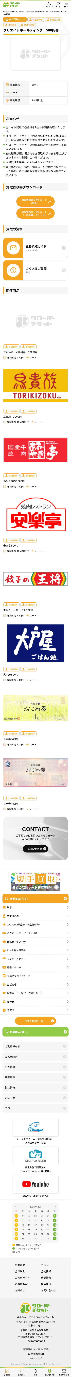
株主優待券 (13, 916)
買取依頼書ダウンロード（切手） (34, 201)
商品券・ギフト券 (16, 941)
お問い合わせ (35, 848)
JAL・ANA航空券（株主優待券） (24, 924)
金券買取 (20, 1265)
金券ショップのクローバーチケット (11, 4)
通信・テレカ (14, 967)
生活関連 (11, 984)
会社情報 (10, 1067)
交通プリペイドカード (18, 976)
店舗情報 (10, 1077)
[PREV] (16, 1206)
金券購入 (20, 1271)
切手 (9, 907)
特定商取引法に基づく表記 (35, 1349)
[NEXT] (55, 1206)
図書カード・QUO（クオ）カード (24, 993)
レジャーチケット (16, 958)
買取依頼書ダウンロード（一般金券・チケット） (34, 213)
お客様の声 (11, 1056)
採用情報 (10, 1087)
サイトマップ (35, 1358)
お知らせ (10, 1097)
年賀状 (10, 1010)
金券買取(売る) (19, 899)
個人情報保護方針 (35, 1353)
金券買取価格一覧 (34, 1020)
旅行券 (10, 1001)
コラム (9, 1108)
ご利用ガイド (12, 1046)
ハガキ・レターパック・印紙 (22, 933)
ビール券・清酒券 (16, 950)
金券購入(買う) (19, 1032)
